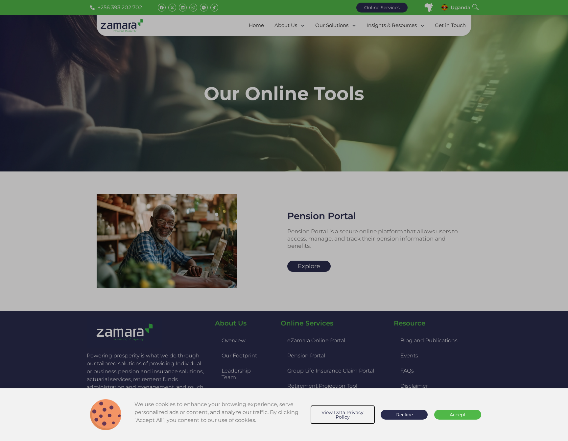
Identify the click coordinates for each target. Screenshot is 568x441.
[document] (284, 220)
